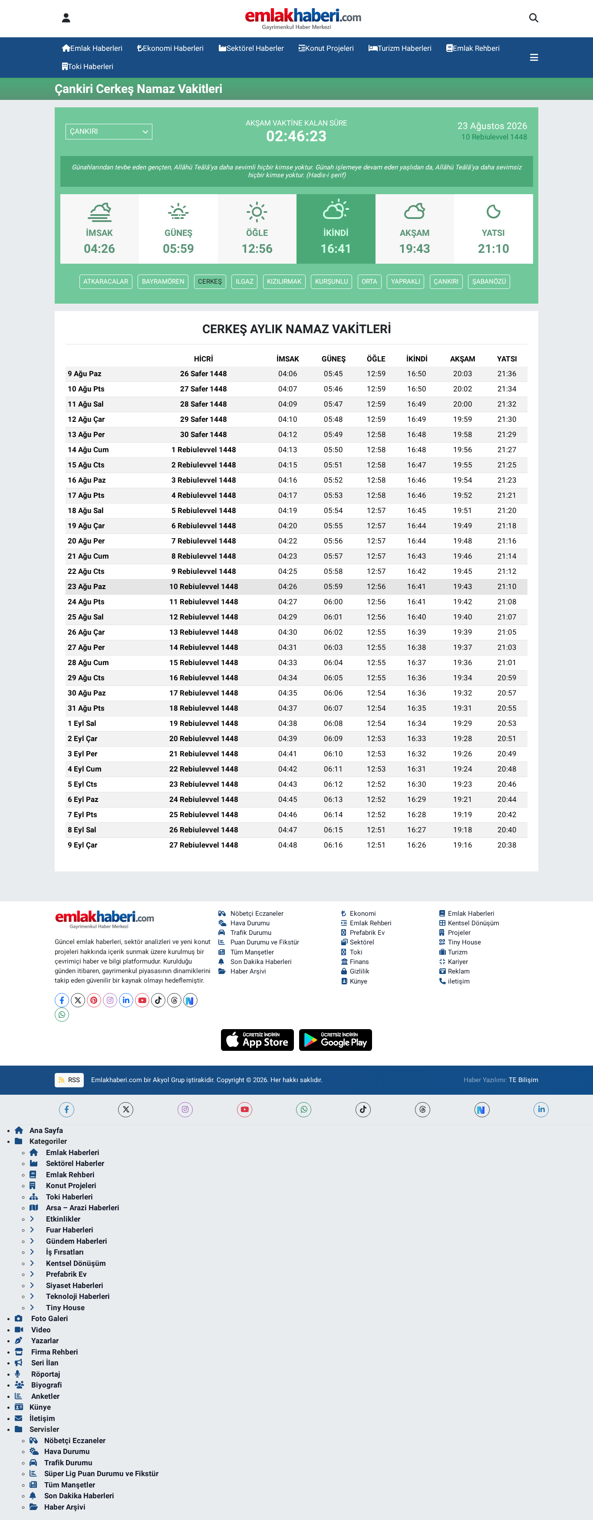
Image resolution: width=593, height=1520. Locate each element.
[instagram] (185, 1109)
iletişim (459, 981)
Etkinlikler (62, 1219)
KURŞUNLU (331, 281)
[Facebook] (62, 1000)
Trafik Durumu (251, 933)
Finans (359, 962)
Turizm (458, 952)
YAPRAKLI (405, 281)
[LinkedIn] (126, 1000)
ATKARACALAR (105, 281)
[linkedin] (541, 1109)
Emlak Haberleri (96, 48)
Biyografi (46, 1385)
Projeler (459, 933)
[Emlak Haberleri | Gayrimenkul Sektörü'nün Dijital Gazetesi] (303, 18)
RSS (73, 1080)
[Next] (190, 1000)
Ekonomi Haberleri (173, 48)
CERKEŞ (210, 281)
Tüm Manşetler (252, 952)
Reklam (459, 971)
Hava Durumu (250, 923)
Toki (356, 952)
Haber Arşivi (248, 971)
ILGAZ (245, 281)
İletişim (42, 1418)
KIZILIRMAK (284, 281)
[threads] (422, 1109)
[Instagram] (110, 1000)
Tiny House (464, 942)
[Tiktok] (158, 1000)
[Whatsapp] (62, 1014)
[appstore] (258, 1039)
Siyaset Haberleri (73, 1285)
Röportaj (45, 1374)
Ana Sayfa (46, 1130)
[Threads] (174, 1000)
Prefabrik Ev (367, 933)
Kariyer (458, 962)
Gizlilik (359, 971)
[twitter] (125, 1109)
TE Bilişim (523, 1080)
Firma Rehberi (54, 1352)
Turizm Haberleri (405, 48)
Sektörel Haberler (255, 48)
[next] (482, 1109)
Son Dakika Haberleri (261, 962)
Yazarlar (44, 1340)
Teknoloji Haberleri (77, 1296)
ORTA (369, 281)
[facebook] (66, 1109)
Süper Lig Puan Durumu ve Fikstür (101, 1473)
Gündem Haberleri (75, 1241)
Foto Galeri (49, 1318)
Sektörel (362, 942)
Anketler (44, 1396)
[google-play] (335, 1039)
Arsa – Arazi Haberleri (81, 1207)
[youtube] (244, 1109)
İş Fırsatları (64, 1252)
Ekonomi (363, 913)
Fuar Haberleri (68, 1229)
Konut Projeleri (329, 48)
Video (40, 1329)
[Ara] (533, 18)
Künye (358, 981)
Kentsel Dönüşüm (473, 923)
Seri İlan (44, 1362)
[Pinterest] (94, 1000)
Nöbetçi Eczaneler (257, 913)
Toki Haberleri (90, 66)
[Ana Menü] (534, 57)
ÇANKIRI (446, 281)
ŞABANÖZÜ (489, 281)
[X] (78, 1000)
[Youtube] (142, 1000)
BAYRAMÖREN (163, 281)
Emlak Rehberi (476, 48)
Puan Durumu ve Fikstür (265, 942)
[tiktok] (363, 1109)
